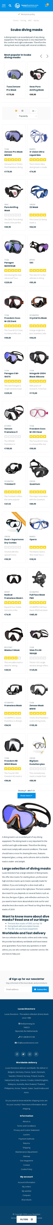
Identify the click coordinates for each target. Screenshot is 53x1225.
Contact (26, 1165)
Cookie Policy (26, 1169)
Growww (38, 1218)
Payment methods (26, 1138)
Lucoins (26, 1134)
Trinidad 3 (9, 484)
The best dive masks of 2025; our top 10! (25, 923)
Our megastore (26, 1160)
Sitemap (26, 1156)
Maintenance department (26, 1152)
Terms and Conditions (26, 1126)
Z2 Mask (34, 207)
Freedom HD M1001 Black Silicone (11, 764)
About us (26, 1121)
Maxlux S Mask (12, 650)
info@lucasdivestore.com (27, 1042)
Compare (27, 1195)
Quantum (35, 484)
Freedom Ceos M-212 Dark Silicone (12, 321)
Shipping (26, 1147)
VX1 (31, 262)
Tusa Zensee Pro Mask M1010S (13, 90)
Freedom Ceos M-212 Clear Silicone (37, 432)
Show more (25, 795)
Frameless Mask (13, 705)
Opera (33, 539)
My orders (26, 1186)
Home (16, 20)
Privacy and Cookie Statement (26, 1130)
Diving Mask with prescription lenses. (23, 926)
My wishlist (26, 1191)
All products (26, 1199)
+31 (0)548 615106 (27, 1037)
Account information (26, 1182)
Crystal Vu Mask (38, 318)
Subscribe (42, 989)
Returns (26, 1143)
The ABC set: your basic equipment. (23, 928)
